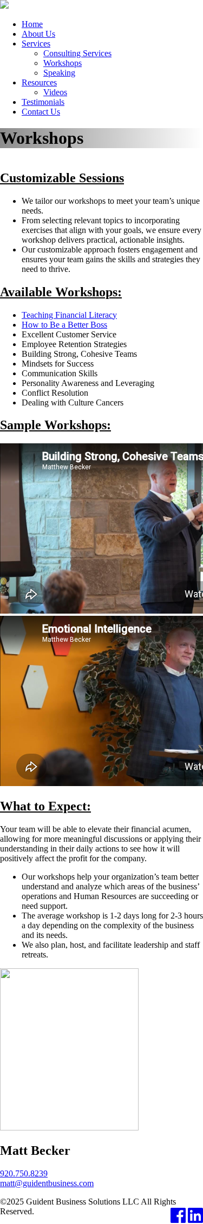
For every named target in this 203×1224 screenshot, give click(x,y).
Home (32, 24)
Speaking (59, 72)
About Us (38, 33)
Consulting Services (77, 53)
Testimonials (43, 102)
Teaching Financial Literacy (69, 315)
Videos (55, 92)
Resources (39, 82)
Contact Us (41, 111)
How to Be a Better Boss (64, 324)
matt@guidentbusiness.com (47, 1183)
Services (36, 43)
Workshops (62, 63)
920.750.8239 (24, 1173)
